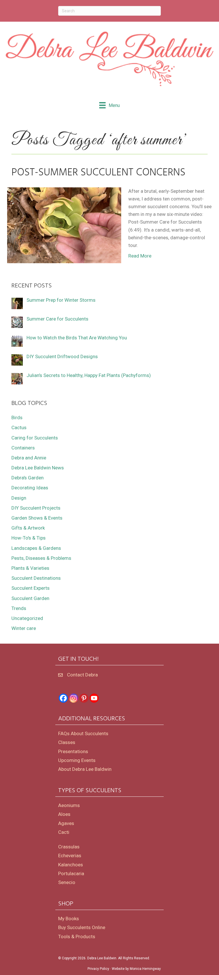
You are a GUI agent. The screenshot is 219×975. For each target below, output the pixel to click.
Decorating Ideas (29, 487)
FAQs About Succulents (83, 733)
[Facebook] (63, 698)
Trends (18, 608)
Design (18, 498)
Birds (17, 417)
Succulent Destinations (36, 578)
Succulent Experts (30, 588)
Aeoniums (69, 805)
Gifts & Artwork (28, 528)
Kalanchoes (70, 864)
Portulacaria (71, 873)
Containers (23, 448)
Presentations (73, 751)
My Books (68, 918)
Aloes (64, 814)
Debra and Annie (28, 458)
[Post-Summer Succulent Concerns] (64, 225)
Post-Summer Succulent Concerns (98, 173)
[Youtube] (94, 698)
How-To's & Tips (28, 538)
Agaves (66, 823)
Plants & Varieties (30, 568)
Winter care (23, 628)
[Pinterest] (83, 698)
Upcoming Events (77, 760)
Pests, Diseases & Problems (41, 558)
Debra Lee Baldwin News (37, 468)
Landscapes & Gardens (36, 548)
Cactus (19, 427)
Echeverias (69, 855)
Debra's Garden (27, 478)
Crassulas (69, 847)
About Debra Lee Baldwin (84, 769)
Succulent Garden (30, 598)
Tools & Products (76, 936)
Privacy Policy (98, 969)
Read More (139, 256)
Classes (66, 742)
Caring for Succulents (34, 438)
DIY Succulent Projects (35, 508)
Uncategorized (27, 618)
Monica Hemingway (145, 969)
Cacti (63, 832)
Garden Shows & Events (36, 518)
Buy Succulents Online (81, 927)
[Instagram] (73, 698)
